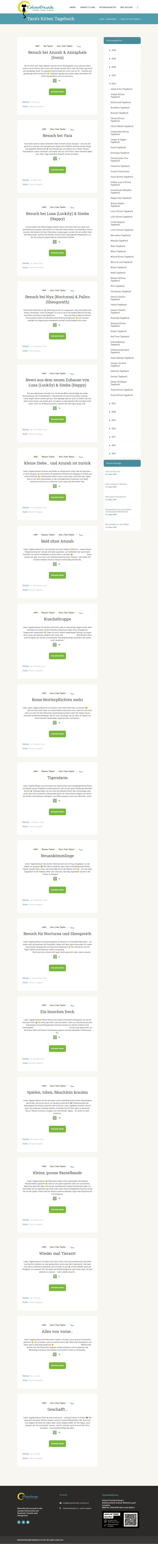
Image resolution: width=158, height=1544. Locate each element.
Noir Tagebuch (48, 46)
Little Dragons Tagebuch (118, 223)
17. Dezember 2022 (38, 346)
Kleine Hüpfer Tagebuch (117, 204)
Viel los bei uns (112, 471)
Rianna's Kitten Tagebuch (118, 324)
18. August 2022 (37, 1139)
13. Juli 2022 (35, 1454)
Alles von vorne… (57, 1331)
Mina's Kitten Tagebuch (122, 256)
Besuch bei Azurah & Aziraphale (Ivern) (57, 55)
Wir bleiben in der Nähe (117, 524)
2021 (113, 403)
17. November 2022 (38, 508)
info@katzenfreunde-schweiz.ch (76, 1503)
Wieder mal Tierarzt (57, 1253)
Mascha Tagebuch (119, 240)
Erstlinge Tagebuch (120, 153)
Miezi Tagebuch (118, 251)
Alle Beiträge (111, 19)
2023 (113, 75)
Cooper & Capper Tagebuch (118, 140)
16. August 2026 (111, 500)
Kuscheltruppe (57, 619)
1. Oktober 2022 (37, 822)
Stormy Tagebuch (119, 376)
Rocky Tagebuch (119, 331)
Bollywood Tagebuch (121, 102)
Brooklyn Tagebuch (120, 107)
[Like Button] (55, 80)
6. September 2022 (38, 978)
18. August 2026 (111, 487)
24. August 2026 (111, 474)
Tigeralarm (57, 777)
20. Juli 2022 (35, 1376)
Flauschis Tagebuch (120, 166)
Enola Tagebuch (118, 147)
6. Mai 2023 (35, 102)
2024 (113, 67)
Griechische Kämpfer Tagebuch (121, 191)
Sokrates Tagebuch (120, 371)
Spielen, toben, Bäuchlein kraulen (57, 1092)
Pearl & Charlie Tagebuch (118, 298)
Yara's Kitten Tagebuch (64, 46)
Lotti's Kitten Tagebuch (122, 230)
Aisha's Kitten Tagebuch (118, 95)
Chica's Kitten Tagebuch (117, 119)
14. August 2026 (111, 527)
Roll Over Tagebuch (120, 336)
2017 (113, 437)
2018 (113, 428)
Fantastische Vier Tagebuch (119, 159)
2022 (37, 46)
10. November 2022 (38, 585)
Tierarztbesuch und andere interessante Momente (118, 510)
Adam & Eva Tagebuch (121, 89)
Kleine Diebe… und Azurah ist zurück (57, 463)
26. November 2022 (38, 429)
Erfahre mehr (57, 92)
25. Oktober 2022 (37, 666)
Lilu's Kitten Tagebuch (121, 216)
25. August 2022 (37, 1059)
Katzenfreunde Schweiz (28, 1540)
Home (101, 19)
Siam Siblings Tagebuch (122, 358)
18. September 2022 (39, 900)
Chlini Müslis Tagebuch (122, 126)
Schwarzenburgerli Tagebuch (120, 351)
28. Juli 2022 (35, 1298)
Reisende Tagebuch (120, 318)
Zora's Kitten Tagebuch (122, 395)
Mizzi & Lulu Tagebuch (122, 262)
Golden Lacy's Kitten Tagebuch (121, 183)
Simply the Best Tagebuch (118, 364)
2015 (113, 453)
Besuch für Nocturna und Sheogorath (57, 933)
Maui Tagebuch (118, 246)
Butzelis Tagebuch (119, 113)
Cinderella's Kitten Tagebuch (120, 132)
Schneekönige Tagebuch (118, 343)
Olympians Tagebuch (48, 457)
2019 (113, 420)
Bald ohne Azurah (57, 541)
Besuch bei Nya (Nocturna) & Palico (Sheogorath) (57, 299)
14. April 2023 (35, 180)
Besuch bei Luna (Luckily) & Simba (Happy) (57, 216)
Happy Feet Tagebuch (121, 198)
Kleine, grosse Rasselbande (57, 1172)
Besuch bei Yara (57, 135)
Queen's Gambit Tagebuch (118, 311)
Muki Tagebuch (118, 272)
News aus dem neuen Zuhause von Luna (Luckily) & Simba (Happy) (57, 382)
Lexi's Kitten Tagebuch (122, 211)
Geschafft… (57, 1409)
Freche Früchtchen (120, 171)
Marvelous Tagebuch (121, 235)
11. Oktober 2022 (37, 744)
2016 (113, 445)
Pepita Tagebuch (119, 304)
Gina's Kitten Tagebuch (122, 176)
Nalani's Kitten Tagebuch (118, 279)
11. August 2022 (37, 1220)
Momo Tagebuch (119, 267)
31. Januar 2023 (36, 263)
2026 (113, 50)
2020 (113, 411)
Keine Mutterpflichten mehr (57, 699)
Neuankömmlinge (57, 855)
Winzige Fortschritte (115, 497)
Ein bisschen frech (57, 1011)
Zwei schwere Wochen (116, 484)
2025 (113, 58)
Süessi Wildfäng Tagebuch (119, 383)
